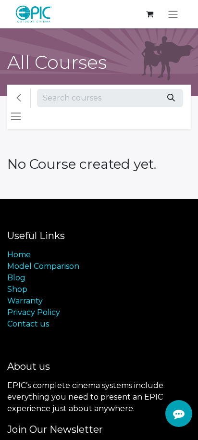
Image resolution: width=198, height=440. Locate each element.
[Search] (171, 98)
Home (19, 254)
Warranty (25, 300)
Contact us (28, 323)
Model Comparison (43, 266)
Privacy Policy (33, 312)
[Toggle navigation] (173, 14)
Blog (16, 277)
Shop (17, 289)
